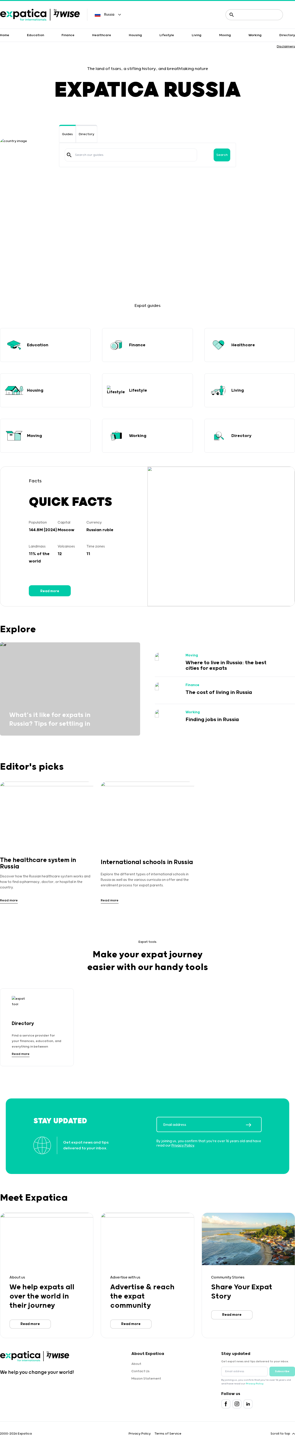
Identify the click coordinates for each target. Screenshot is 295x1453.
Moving (225, 35)
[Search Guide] (69, 155)
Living (196, 35)
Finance (68, 35)
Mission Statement (146, 1378)
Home (4, 35)
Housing (135, 35)
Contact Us (140, 1371)
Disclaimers (286, 46)
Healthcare (101, 35)
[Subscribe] (253, 1125)
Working (255, 35)
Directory (287, 35)
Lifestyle (166, 35)
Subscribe (282, 1371)
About (136, 1364)
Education (35, 35)
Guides (67, 134)
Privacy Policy (182, 1145)
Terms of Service (167, 1434)
